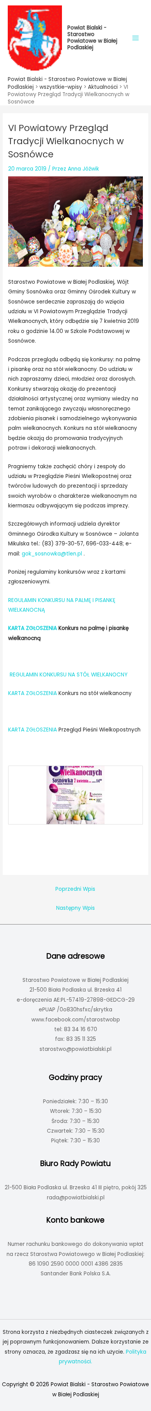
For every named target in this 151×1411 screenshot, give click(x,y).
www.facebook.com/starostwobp (75, 1019)
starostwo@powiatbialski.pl (75, 1049)
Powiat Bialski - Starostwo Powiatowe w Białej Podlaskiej (92, 37)
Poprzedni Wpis (75, 889)
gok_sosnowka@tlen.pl (52, 553)
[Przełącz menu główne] (136, 38)
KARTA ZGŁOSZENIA (33, 693)
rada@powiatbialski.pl (76, 1197)
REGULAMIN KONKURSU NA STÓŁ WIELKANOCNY (68, 674)
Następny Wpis (75, 908)
